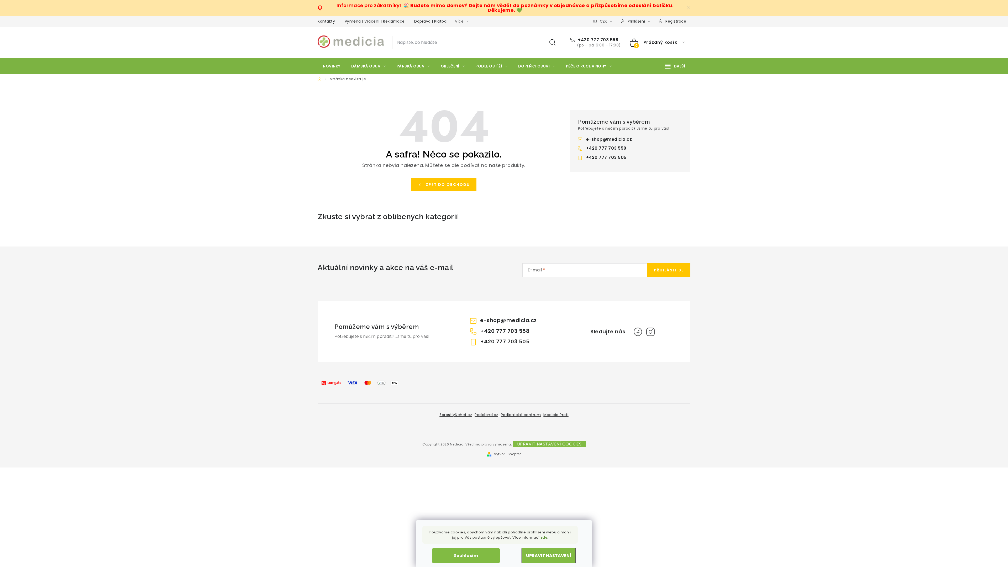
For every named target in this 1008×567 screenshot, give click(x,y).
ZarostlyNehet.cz (455, 414)
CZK (603, 21)
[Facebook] (638, 332)
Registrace (675, 21)
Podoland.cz (486, 414)
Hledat (552, 42)
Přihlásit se (669, 270)
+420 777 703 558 (597, 40)
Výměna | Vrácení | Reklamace (375, 21)
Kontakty (326, 21)
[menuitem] (332, 66)
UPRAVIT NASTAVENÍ (548, 556)
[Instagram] (650, 332)
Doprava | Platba (430, 21)
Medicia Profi (556, 414)
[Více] (675, 66)
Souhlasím (466, 556)
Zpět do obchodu (448, 184)
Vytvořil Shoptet (507, 454)
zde (544, 537)
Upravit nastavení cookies (549, 444)
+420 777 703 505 (606, 157)
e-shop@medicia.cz (609, 139)
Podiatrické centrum (521, 414)
